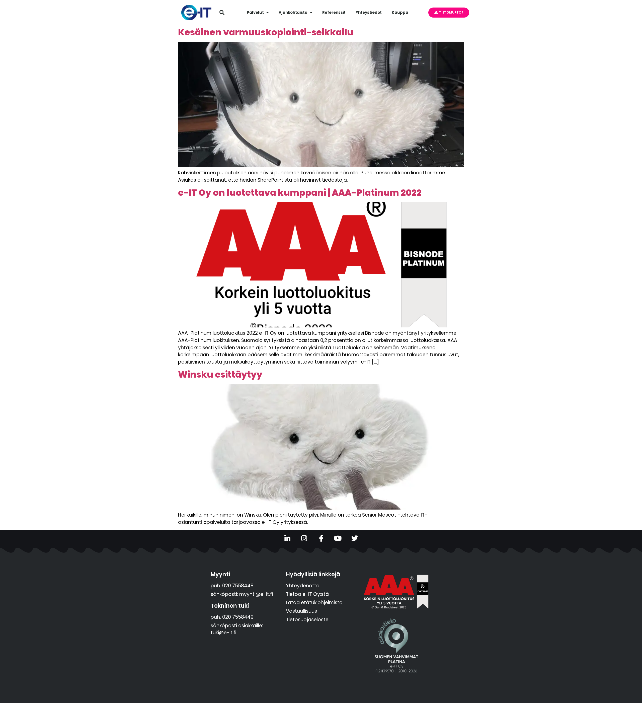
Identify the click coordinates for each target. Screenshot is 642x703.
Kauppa (400, 12)
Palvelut (255, 12)
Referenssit (334, 12)
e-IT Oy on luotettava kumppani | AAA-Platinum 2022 (300, 192)
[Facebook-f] (321, 538)
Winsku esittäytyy (220, 374)
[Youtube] (338, 538)
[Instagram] (304, 538)
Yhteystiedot (369, 12)
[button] (222, 13)
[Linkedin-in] (287, 538)
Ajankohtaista (293, 12)
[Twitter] (354, 538)
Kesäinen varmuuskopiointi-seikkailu (265, 32)
